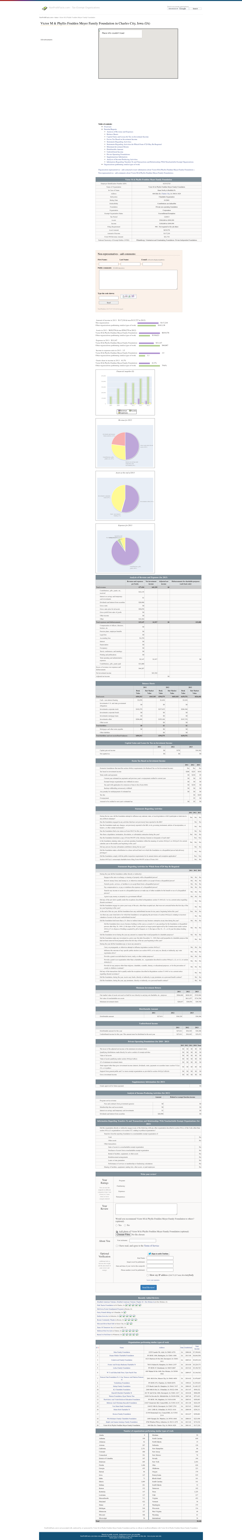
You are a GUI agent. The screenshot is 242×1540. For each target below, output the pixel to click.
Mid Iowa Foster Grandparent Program (110, 1309)
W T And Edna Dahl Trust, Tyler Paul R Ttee (122, 1372)
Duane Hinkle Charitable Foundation (122, 1355)
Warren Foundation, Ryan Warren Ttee (121, 1396)
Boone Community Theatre (106, 1320)
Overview (107, 126)
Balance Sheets (112, 134)
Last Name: (124, 259)
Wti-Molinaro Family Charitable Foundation (121, 1418)
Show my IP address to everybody (172, 1275)
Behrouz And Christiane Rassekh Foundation (122, 1403)
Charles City (165, 193)
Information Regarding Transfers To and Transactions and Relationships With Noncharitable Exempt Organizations (150, 162)
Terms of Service (151, 1245)
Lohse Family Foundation (121, 1368)
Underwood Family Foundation (121, 1360)
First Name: (102, 259)
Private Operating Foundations (118, 154)
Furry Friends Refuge (104, 1312)
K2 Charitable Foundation (121, 1389)
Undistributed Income (115, 152)
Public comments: (111, 267)
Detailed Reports (110, 129)
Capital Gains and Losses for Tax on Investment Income (128, 136)
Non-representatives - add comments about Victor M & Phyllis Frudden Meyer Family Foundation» (136, 173)
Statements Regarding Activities (119, 141)
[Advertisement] (149, 101)
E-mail (153, 259)
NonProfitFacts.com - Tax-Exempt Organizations (74, 7)
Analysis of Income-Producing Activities (122, 159)
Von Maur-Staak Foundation (121, 1406)
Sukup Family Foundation (121, 1386)
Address (162, 1347)
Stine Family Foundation (122, 1352)
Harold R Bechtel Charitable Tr (121, 1393)
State (182, 1347)
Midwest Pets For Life (104, 1331)
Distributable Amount (115, 149)
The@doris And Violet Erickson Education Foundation (121, 1399)
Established (188, 1347)
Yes (120, 1225)
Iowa (56, 17)
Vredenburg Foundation (122, 1383)
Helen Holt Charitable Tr (122, 1409)
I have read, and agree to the (139, 1245)
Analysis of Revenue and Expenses (120, 131)
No (128, 1225)
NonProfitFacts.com (46, 17)
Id (96, 1347)
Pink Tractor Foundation (105, 1305)
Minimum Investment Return (118, 146)
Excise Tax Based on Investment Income (122, 139)
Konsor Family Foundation (122, 1414)
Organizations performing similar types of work (122, 164)
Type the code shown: (106, 293)
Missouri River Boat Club (105, 1323)
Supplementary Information (117, 157)
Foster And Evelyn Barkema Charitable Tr (122, 1364)
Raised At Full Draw (104, 1334)
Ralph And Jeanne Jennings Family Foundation (122, 1422)
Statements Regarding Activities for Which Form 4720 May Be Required (134, 144)
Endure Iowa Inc (102, 1316)
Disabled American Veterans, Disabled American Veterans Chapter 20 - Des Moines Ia (126, 1302)
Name (122, 1347)
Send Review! (148, 1287)
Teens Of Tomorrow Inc (105, 1327)
